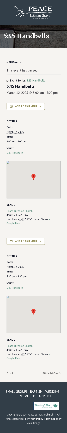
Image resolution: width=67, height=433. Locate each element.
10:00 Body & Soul (50, 373)
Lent (10, 373)
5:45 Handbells (15, 152)
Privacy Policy (35, 418)
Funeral (22, 396)
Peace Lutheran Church (33, 12)
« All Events (14, 62)
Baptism (36, 391)
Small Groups (17, 391)
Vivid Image (33, 423)
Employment (41, 396)
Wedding (52, 391)
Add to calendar (26, 106)
